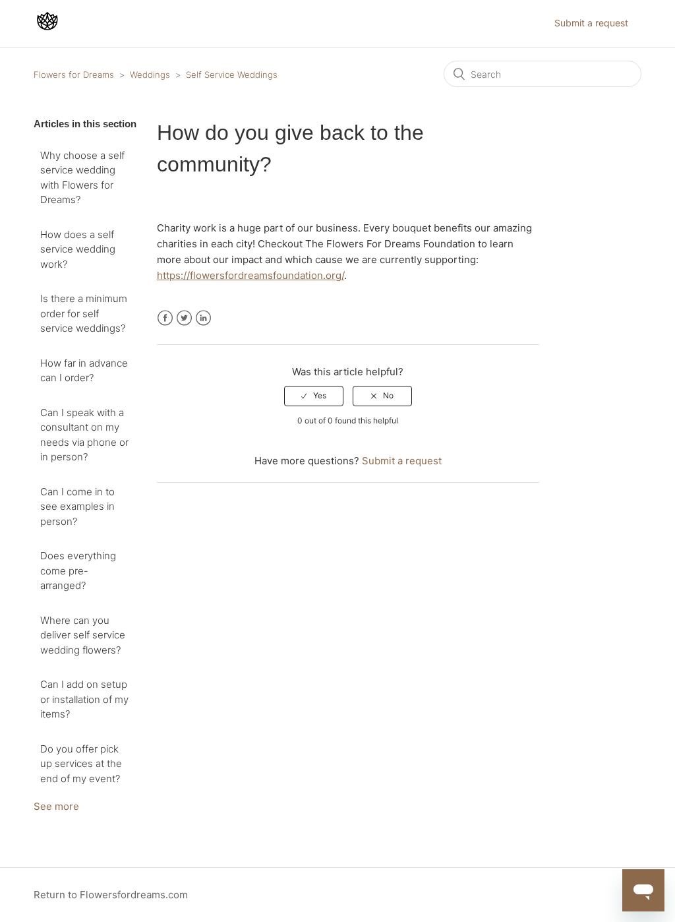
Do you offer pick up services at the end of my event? (81, 764)
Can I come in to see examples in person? (77, 506)
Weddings (150, 74)
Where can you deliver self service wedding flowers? (82, 635)
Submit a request (591, 22)
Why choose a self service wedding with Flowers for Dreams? (82, 177)
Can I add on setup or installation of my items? (84, 699)
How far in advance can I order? (84, 370)
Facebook (165, 318)
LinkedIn (203, 318)
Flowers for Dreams (74, 74)
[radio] (313, 396)
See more (56, 806)
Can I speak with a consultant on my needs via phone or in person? (84, 435)
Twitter (184, 318)
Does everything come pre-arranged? (78, 570)
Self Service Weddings (232, 74)
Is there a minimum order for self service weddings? (83, 313)
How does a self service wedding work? (77, 249)
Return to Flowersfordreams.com (111, 894)
